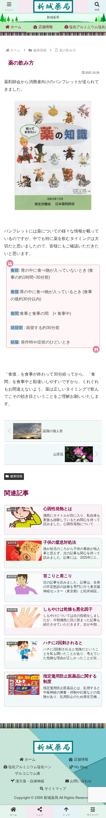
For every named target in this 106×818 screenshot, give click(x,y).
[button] (95, 693)
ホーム (30, 759)
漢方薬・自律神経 (29, 781)
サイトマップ (54, 788)
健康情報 (16, 476)
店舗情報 (80, 759)
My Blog (80, 767)
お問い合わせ (80, 781)
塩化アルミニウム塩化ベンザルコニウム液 (29, 770)
